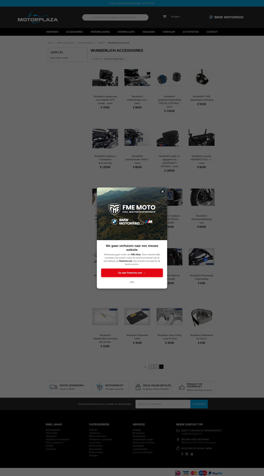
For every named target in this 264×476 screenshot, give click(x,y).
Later (132, 281)
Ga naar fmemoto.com (132, 272)
